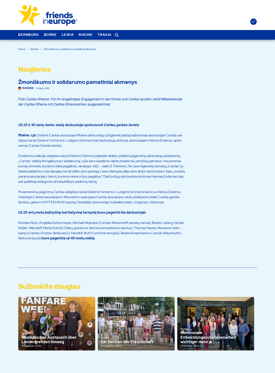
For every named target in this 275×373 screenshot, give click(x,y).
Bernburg (28, 35)
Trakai (105, 35)
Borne (50, 35)
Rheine (86, 35)
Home (21, 49)
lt (253, 22)
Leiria (68, 35)
